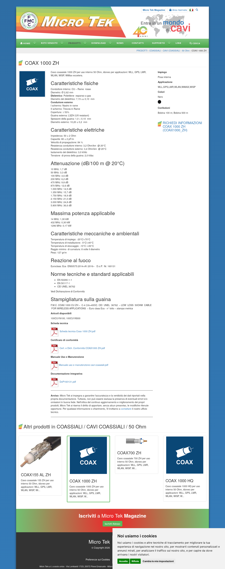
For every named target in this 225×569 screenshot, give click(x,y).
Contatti (138, 43)
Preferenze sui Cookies (98, 559)
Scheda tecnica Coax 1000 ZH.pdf (77, 331)
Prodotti (74, 43)
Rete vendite (49, 43)
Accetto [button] (123, 561)
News (120, 43)
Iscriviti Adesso (112, 523)
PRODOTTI (142, 50)
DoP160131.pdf (67, 381)
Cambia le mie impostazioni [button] (158, 561)
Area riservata (179, 10)
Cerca (196, 43)
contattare (126, 408)
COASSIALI (155, 50)
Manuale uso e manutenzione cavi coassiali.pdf (83, 364)
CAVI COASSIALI (171, 50)
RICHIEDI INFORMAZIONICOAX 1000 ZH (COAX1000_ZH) (182, 126)
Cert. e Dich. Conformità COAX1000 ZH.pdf (82, 348)
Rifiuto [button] (135, 561)
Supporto (158, 43)
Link (178, 43)
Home (26, 43)
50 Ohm (186, 50)
